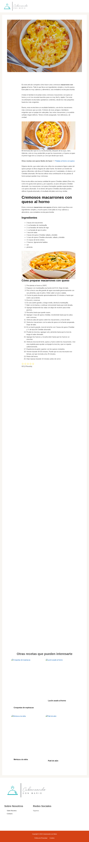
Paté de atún (53, 761)
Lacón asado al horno (57, 701)
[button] (75, 6)
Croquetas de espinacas (24, 708)
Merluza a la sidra (21, 759)
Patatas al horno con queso (65, 161)
